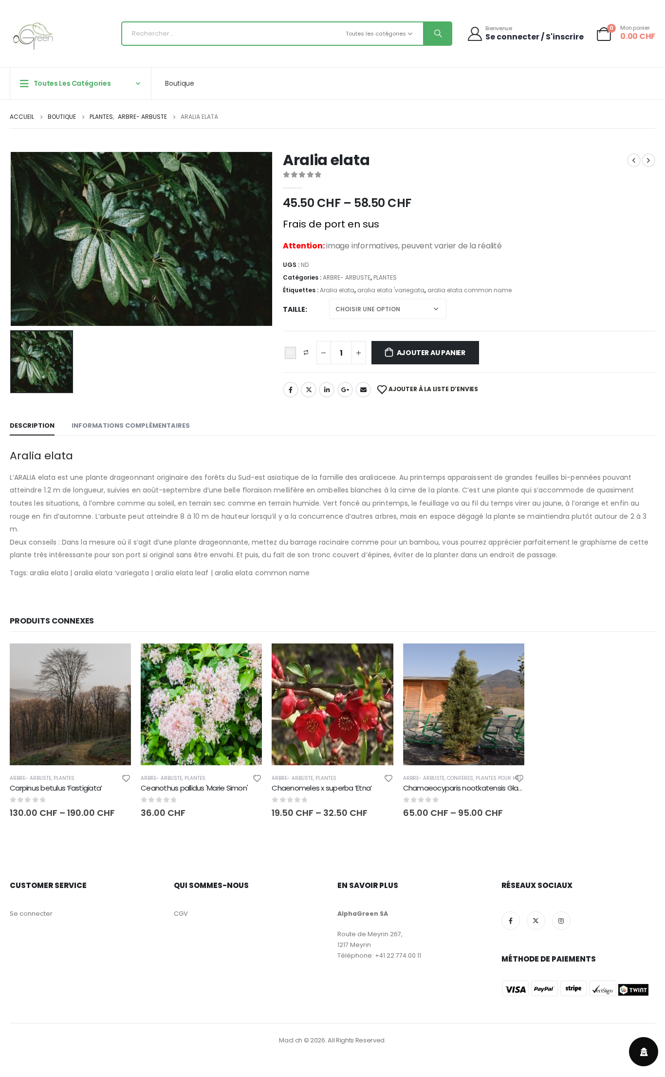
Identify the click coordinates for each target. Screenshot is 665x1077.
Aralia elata (337, 290)
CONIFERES (460, 778)
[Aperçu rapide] (70, 660)
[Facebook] (510, 920)
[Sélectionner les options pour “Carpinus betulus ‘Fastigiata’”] (115, 659)
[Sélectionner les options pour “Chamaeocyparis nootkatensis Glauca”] (508, 659)
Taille (294, 309)
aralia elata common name (469, 290)
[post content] (70, 704)
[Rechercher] (437, 33)
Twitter (308, 389)
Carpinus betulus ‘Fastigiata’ (56, 788)
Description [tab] (32, 425)
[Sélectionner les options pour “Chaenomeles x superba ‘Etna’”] (377, 659)
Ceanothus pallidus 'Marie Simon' (194, 788)
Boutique (179, 83)
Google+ (345, 389)
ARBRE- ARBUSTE (346, 277)
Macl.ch (290, 1040)
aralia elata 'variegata (391, 290)
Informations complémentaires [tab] (131, 425)
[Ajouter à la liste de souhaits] (290, 353)
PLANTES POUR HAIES (501, 778)
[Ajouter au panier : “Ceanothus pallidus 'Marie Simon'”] (246, 659)
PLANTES (385, 277)
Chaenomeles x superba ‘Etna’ (321, 788)
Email (363, 389)
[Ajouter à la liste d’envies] (126, 778)
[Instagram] (561, 920)
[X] (536, 920)
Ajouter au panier (431, 353)
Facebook (290, 389)
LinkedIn (326, 389)
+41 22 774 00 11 (398, 955)
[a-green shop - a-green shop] (34, 36)
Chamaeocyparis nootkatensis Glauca (467, 788)
